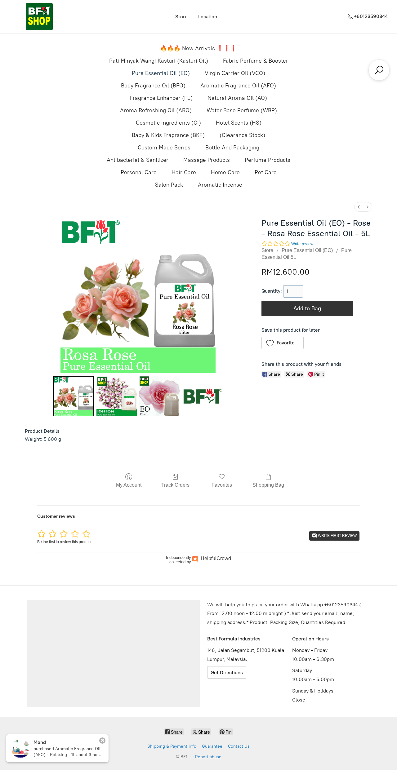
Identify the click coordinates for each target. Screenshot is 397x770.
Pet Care (266, 172)
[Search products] (379, 70)
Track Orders (175, 485)
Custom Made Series (164, 147)
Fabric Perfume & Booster (255, 60)
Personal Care (139, 172)
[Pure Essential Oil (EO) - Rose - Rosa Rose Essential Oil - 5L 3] (202, 396)
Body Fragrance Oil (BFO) (153, 85)
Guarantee (212, 746)
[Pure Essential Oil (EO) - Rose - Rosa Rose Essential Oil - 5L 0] (73, 396)
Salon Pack (169, 184)
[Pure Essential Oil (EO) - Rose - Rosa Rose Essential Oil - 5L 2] (159, 396)
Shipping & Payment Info (171, 746)
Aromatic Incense (220, 184)
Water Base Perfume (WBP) (242, 110)
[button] (282, 343)
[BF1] (39, 16)
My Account (128, 485)
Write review (302, 243)
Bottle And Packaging (232, 147)
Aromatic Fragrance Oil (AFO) (238, 85)
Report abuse (208, 756)
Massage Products (206, 160)
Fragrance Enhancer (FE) (161, 98)
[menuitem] (359, 206)
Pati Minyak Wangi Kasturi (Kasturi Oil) (158, 60)
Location (207, 17)
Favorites (222, 485)
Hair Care (184, 172)
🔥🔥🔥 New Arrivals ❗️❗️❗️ (198, 48)
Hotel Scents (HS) (238, 122)
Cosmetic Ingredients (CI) (168, 122)
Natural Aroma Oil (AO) (237, 98)
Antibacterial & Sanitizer (137, 160)
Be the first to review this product (64, 542)
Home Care (225, 172)
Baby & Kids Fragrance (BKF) (168, 135)
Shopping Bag (268, 485)
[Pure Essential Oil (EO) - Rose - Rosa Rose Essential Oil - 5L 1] (116, 396)
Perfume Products (267, 160)
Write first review (337, 535)
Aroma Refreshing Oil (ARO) (156, 110)
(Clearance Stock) (242, 135)
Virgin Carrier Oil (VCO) (235, 73)
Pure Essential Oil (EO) (161, 73)
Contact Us (239, 746)
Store (181, 17)
